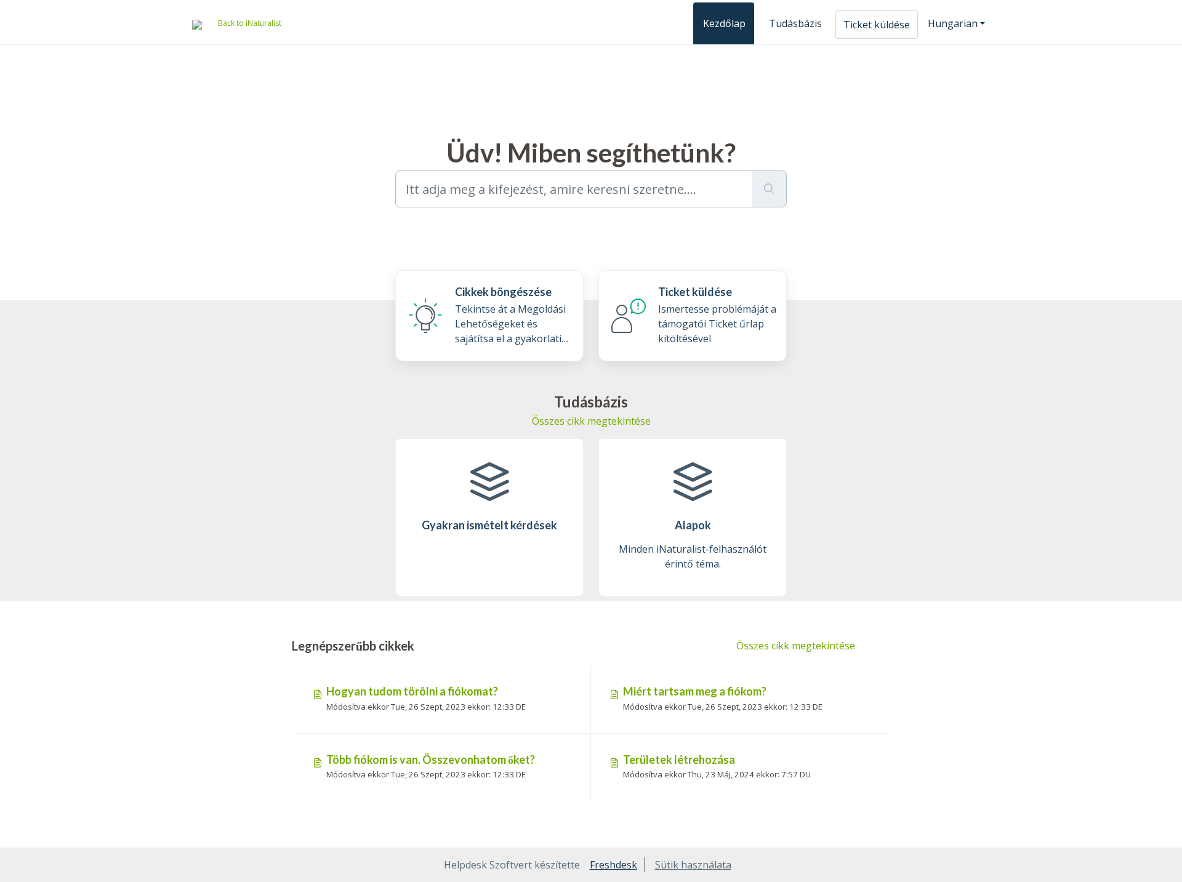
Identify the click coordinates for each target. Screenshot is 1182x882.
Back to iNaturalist (249, 23)
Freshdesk (613, 865)
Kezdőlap (724, 23)
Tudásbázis (795, 23)
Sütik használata (693, 865)
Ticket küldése (876, 24)
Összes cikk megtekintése (591, 421)
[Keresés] (769, 188)
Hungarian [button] (953, 23)
